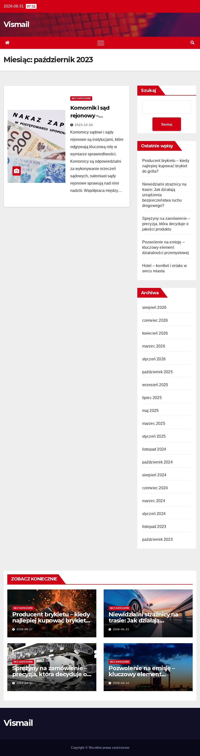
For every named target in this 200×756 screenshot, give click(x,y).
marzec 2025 (153, 423)
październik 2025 (157, 372)
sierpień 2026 (154, 307)
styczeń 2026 (154, 359)
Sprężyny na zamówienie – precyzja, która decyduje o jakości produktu (166, 223)
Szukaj (148, 90)
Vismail (16, 24)
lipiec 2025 (152, 398)
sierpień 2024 (154, 475)
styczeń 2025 (154, 436)
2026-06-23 (121, 629)
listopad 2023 (154, 527)
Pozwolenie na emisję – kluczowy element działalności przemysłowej (165, 247)
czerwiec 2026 (155, 320)
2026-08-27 (25, 629)
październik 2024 (157, 462)
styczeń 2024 (154, 514)
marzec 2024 (153, 501)
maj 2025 (150, 411)
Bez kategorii (81, 98)
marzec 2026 (153, 346)
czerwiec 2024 (155, 488)
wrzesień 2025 (155, 385)
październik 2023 (157, 539)
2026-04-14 (121, 683)
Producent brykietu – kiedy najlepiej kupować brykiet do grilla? (165, 166)
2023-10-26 (84, 125)
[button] (192, 43)
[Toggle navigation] (100, 43)
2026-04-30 (25, 683)
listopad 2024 (154, 449)
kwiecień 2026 (155, 333)
